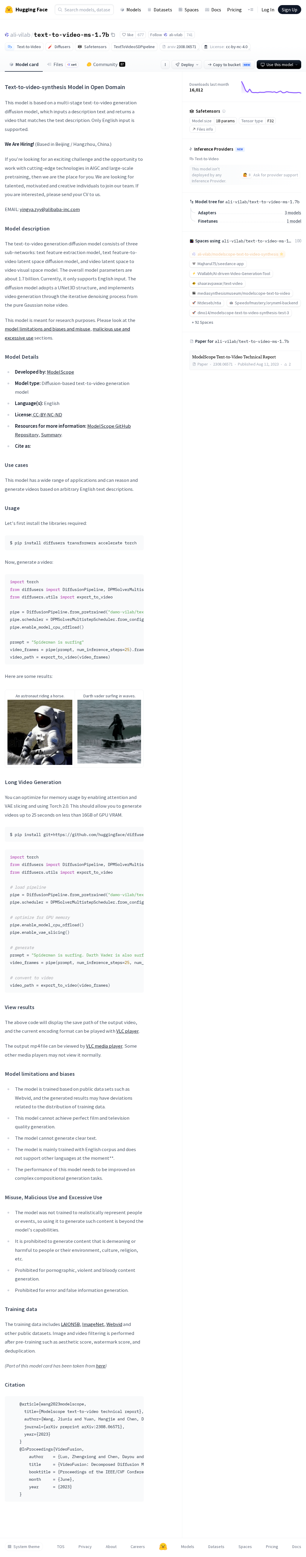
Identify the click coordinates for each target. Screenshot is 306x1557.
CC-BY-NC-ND (47, 414)
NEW (240, 149)
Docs (216, 10)
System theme (26, 1546)
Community (108, 64)
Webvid (114, 1324)
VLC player (127, 1031)
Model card (27, 64)
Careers (138, 1546)
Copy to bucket (231, 64)
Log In (267, 10)
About (111, 1546)
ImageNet (93, 1324)
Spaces (192, 10)
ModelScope (60, 372)
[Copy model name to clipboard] (113, 35)
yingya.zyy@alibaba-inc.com (50, 209)
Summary (51, 434)
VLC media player (104, 1046)
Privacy (85, 1546)
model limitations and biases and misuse (47, 329)
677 (140, 34)
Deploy (187, 64)
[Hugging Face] (163, 1546)
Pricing (234, 10)
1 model (294, 221)
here (100, 1365)
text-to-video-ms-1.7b (71, 34)
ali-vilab (20, 34)
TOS (61, 1546)
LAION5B (70, 1324)
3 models (293, 213)
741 (189, 34)
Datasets (163, 10)
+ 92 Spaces (202, 322)
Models (133, 10)
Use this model (280, 64)
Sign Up (289, 10)
